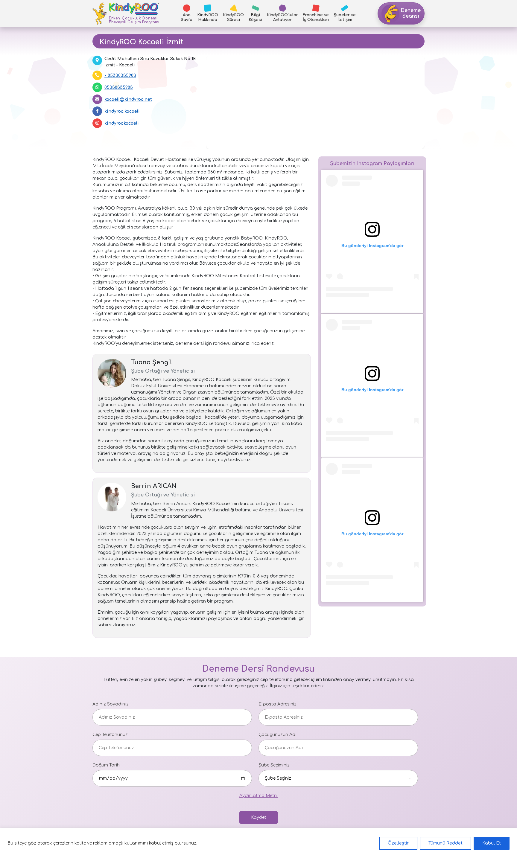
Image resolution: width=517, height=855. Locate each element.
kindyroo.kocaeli (122, 111)
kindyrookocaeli (121, 123)
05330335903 (122, 75)
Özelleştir (398, 843)
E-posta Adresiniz (277, 704)
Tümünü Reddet (445, 843)
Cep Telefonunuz (110, 734)
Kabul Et (491, 843)
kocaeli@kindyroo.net (128, 99)
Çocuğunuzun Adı (277, 734)
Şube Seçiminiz (274, 765)
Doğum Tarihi (106, 765)
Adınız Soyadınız (110, 704)
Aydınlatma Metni (258, 795)
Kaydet (258, 817)
